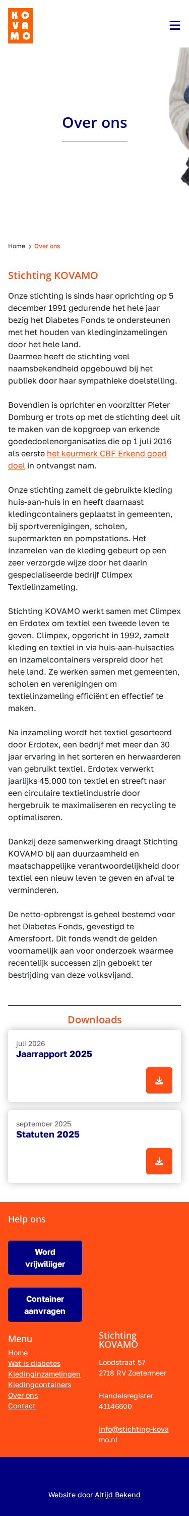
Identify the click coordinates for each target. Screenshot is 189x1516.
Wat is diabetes (34, 1363)
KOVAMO (20, 25)
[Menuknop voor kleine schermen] (175, 25)
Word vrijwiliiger (45, 1258)
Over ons (23, 1395)
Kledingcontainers (39, 1384)
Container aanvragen (45, 1305)
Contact (22, 1405)
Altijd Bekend (118, 1494)
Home (18, 1352)
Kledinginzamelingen (44, 1373)
